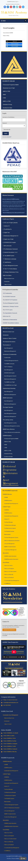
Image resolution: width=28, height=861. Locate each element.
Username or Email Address (8, 117)
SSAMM (6, 497)
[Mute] (21, 657)
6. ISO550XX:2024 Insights (9, 242)
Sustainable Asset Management (11, 503)
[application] (13, 651)
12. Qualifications (7, 262)
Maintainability (7, 534)
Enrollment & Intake (7, 107)
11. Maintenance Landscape (9, 259)
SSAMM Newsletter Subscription (11, 559)
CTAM (4, 98)
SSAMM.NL (6, 509)
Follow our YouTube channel (10, 571)
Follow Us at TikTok (8, 565)
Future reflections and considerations (12, 432)
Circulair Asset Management (10, 549)
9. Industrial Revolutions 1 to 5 (10, 252)
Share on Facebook (14, 43)
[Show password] (24, 125)
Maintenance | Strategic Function (10, 306)
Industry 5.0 (6, 519)
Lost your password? (6, 136)
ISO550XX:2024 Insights (9, 372)
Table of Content (7, 284)
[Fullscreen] (23, 657)
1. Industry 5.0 (6, 226)
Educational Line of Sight (9, 88)
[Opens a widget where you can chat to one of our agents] (23, 858)
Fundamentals (7, 357)
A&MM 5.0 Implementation (10, 546)
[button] (3, 20)
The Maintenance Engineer (10, 528)
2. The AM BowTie (7, 229)
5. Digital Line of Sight (8, 239)
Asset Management (8, 348)
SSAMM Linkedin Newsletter (10, 556)
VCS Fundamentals (7, 293)
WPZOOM (18, 858)
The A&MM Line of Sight (9, 382)
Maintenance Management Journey (12, 426)
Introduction (6, 281)
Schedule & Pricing (7, 104)
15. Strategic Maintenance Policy (10, 272)
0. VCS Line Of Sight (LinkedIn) (10, 222)
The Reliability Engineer (9, 531)
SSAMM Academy (8, 500)
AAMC (4, 94)
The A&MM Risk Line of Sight (10, 385)
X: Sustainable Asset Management (11, 580)
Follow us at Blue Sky (8, 574)
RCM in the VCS (6, 316)
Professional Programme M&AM (10, 84)
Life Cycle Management (9, 543)
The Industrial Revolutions (9, 341)
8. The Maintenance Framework (10, 249)
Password (4, 123)
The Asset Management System (10, 303)
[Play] (4, 657)
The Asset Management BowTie (11, 360)
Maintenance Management (10, 351)
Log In (5, 133)
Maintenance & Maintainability (10, 319)
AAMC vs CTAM (6, 101)
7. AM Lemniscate (7, 245)
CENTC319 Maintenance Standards (11, 540)
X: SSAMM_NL (7, 583)
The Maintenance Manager (10, 525)
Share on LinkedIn (14, 46)
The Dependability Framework (10, 313)
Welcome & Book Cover (9, 278)
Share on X (15, 41)
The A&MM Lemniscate (9, 363)
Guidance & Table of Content (9, 338)
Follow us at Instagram (9, 568)
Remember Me (7, 129)
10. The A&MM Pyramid (8, 255)
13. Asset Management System (10, 265)
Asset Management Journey (10, 422)
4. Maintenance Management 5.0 (10, 235)
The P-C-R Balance (8, 366)
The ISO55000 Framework (9, 296)
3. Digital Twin (6, 232)
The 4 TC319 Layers (8, 309)
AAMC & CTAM (6, 91)
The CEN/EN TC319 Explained (10, 300)
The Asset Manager (8, 522)
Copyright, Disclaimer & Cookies (12, 4)
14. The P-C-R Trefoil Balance (10, 268)
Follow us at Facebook (9, 577)
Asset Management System (10, 376)
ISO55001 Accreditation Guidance (11, 323)
